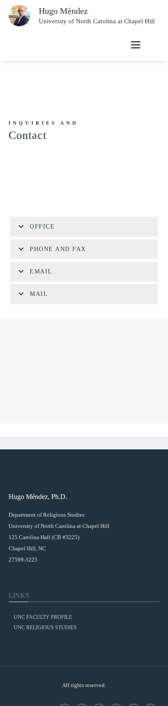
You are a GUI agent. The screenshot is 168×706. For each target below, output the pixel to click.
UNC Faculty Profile (43, 617)
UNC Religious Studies (45, 627)
